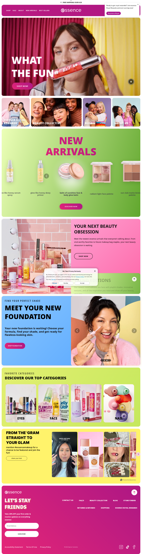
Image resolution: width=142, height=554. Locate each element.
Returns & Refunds (86, 508)
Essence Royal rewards (126, 508)
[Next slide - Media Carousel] (138, 454)
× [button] (137, 4)
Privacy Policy (80, 276)
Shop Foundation (15, 346)
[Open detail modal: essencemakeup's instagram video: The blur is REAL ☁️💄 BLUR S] (117, 454)
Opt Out (53, 279)
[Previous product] (46, 176)
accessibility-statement (14, 547)
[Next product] (95, 176)
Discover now (71, 206)
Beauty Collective (98, 500)
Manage (54, 283)
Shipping (105, 508)
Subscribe (22, 534)
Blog (115, 500)
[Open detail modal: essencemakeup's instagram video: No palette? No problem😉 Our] (64, 454)
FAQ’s (81, 500)
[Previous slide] (77, 330)
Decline (66, 283)
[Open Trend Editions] (134, 279)
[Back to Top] (134, 492)
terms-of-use (31, 547)
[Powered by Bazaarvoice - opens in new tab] (128, 480)
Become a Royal (113, 13)
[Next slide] (134, 330)
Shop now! (22, 86)
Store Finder (129, 500)
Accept (82, 283)
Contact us (67, 500)
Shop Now (83, 256)
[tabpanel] (105, 330)
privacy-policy (45, 547)
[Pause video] (131, 81)
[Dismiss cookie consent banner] (95, 271)
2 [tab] (106, 360)
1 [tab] (104, 360)
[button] (8, 10)
